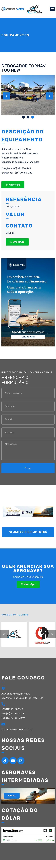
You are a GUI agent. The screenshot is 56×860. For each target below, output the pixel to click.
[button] (52, 9)
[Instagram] (20, 760)
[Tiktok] (5, 760)
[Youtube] (13, 760)
